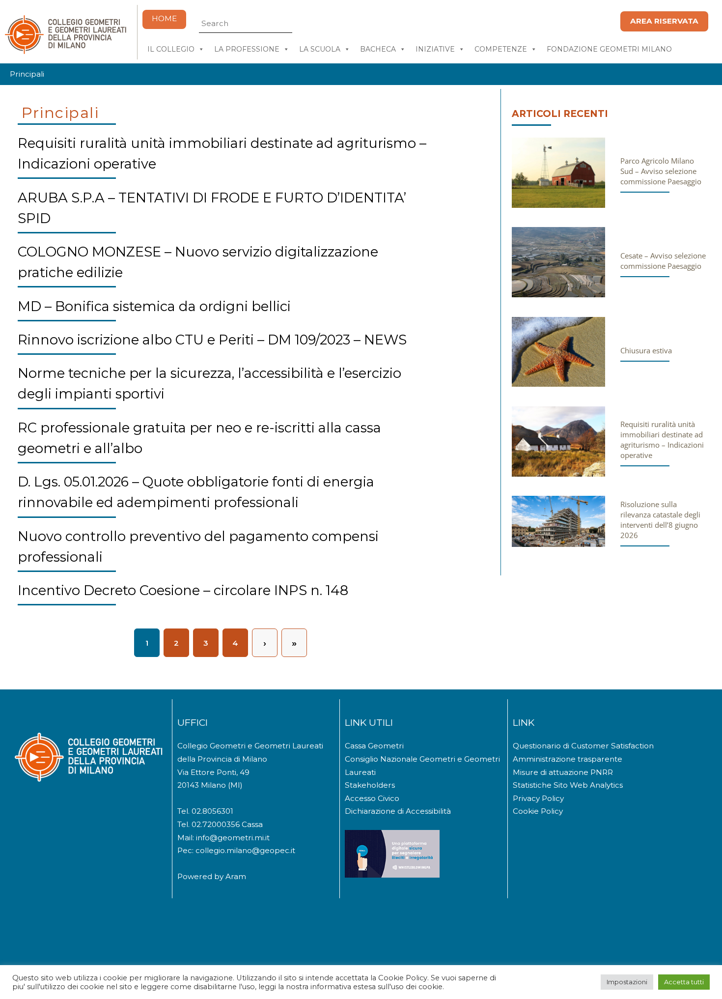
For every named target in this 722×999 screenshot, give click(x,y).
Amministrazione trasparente (567, 759)
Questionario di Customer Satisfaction (583, 745)
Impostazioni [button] (627, 982)
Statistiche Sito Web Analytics (568, 785)
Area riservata (664, 21)
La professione (246, 49)
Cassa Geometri (374, 745)
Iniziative (435, 49)
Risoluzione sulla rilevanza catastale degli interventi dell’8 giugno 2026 (660, 519)
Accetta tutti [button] (684, 982)
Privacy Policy (538, 798)
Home (164, 18)
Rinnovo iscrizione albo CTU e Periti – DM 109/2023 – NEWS (212, 340)
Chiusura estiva (646, 350)
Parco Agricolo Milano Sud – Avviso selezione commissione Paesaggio (660, 171)
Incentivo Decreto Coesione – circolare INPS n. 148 (183, 590)
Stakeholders (370, 785)
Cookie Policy (538, 811)
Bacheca (378, 49)
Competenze (500, 49)
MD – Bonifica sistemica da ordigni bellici (154, 306)
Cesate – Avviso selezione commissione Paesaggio (663, 261)
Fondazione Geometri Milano (609, 49)
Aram (235, 876)
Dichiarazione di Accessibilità (398, 811)
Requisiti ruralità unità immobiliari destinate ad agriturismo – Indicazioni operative (662, 439)
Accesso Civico (372, 798)
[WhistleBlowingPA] (392, 875)
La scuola (319, 49)
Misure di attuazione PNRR (563, 772)
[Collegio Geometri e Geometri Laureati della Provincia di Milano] (65, 50)
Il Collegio (170, 49)
